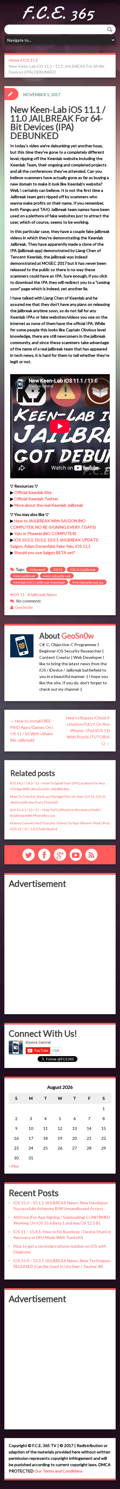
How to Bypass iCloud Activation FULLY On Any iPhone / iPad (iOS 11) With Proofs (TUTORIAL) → (88, 730)
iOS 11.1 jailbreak (83, 569)
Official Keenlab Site (33, 492)
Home (14, 60)
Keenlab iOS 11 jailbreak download (39, 582)
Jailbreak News (43, 594)
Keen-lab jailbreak (56, 576)
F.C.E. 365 (57, 13)
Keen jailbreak (24, 576)
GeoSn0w (24, 607)
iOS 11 (29, 60)
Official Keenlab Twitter (36, 498)
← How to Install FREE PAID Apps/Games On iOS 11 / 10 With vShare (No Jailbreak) (31, 730)
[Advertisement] (60, 950)
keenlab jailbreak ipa (88, 582)
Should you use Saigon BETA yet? (44, 552)
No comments (28, 600)
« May (14, 1165)
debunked (37, 569)
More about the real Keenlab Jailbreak (48, 505)
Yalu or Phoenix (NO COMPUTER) (45, 533)
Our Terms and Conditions (58, 1470)
